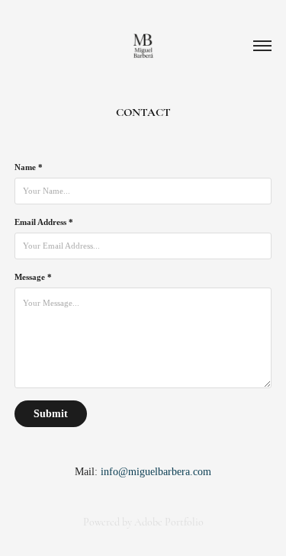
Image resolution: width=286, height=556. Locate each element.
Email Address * (43, 222)
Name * (28, 167)
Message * (33, 276)
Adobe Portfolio (169, 522)
